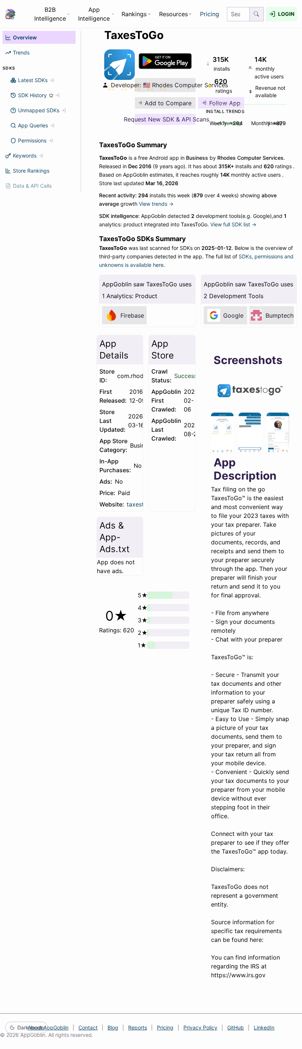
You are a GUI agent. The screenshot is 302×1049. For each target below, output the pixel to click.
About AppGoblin (48, 1027)
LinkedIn (264, 1027)
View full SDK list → (233, 224)
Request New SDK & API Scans (165, 119)
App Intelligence (94, 14)
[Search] (257, 14)
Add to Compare (168, 103)
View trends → (156, 204)
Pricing (209, 14)
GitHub (235, 1027)
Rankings (134, 14)
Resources (173, 14)
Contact (88, 1027)
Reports (137, 1027)
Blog (113, 1027)
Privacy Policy (200, 1027)
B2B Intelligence (50, 14)
